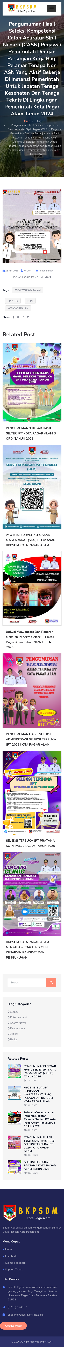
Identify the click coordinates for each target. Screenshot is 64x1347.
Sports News (18, 1023)
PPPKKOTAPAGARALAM (28, 290)
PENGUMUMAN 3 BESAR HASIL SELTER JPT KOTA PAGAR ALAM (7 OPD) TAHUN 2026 (31, 433)
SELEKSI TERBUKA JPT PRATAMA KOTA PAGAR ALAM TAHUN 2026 (40, 1165)
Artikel (14, 1034)
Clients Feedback (15, 1263)
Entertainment (18, 1017)
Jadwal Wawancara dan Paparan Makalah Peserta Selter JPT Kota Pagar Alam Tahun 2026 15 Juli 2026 (40, 1119)
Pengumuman (46, 270)
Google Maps (13, 1326)
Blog (38, 121)
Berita (13, 1039)
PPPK (30, 301)
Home (26, 121)
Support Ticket (14, 1269)
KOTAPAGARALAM (18, 308)
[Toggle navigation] (51, 8)
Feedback (11, 1256)
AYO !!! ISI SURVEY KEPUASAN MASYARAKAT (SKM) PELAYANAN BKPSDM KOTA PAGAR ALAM (30, 540)
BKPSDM (48, 1341)
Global (14, 1012)
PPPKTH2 (13, 301)
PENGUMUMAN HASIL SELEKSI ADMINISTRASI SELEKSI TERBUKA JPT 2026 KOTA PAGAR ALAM (31, 739)
